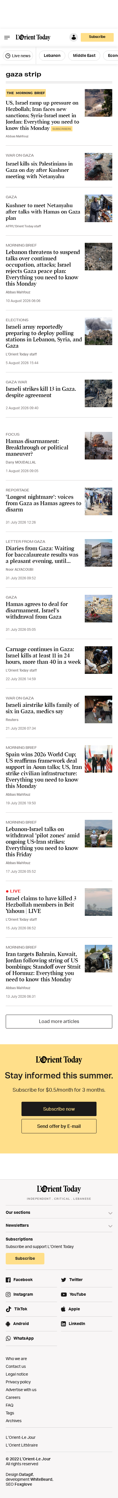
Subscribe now (59, 1109)
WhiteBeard (41, 1479)
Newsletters (17, 1225)
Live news (20, 55)
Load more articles (59, 1021)
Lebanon (52, 55)
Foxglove (23, 1484)
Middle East (84, 55)
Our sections (18, 1212)
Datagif (26, 1474)
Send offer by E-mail (59, 1126)
